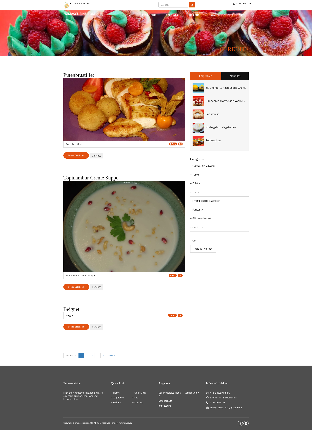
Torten (196, 192)
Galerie (216, 15)
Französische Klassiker (206, 201)
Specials (172, 15)
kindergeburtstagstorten (221, 127)
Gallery (117, 402)
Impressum (164, 405)
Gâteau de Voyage (203, 166)
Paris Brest (212, 114)
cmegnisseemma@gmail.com (226, 407)
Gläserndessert (201, 218)
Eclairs (196, 183)
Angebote (118, 397)
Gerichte (96, 155)
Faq (136, 397)
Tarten (196, 174)
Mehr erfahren (76, 155)
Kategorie (149, 15)
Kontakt (238, 15)
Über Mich (140, 392)
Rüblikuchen (213, 140)
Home (128, 15)
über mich (195, 15)
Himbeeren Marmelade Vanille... (225, 101)
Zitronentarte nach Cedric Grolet (226, 87)
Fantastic (197, 209)
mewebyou (127, 423)
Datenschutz (165, 400)
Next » (111, 355)
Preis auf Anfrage (203, 248)
